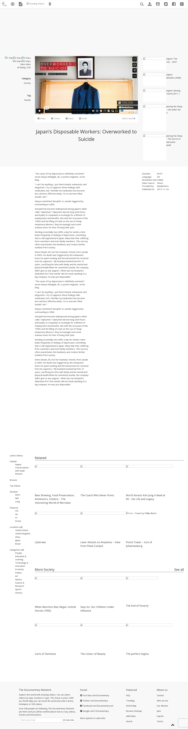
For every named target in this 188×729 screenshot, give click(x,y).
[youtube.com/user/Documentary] (158, 4)
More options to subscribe (92, 718)
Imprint (160, 716)
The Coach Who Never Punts (97, 495)
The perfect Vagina (137, 653)
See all (179, 569)
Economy (19, 569)
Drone (18, 521)
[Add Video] (150, 4)
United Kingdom (22, 533)
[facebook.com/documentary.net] (174, 4)
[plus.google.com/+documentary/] (182, 4)
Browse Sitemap (134, 711)
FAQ (128, 695)
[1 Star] (9, 57)
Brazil (17, 543)
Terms (160, 721)
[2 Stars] (17, 57)
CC (16, 517)
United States (21, 530)
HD (16, 510)
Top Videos (15, 485)
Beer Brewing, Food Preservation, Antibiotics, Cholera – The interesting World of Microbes (55, 499)
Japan (17, 540)
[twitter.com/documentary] (166, 4)
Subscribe (69, 720)
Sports (18, 589)
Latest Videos (16, 455)
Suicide (27, 100)
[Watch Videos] (13, 4)
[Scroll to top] (173, 725)
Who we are (162, 700)
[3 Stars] (26, 57)
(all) (21, 527)
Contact (160, 695)
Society (27, 83)
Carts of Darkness (45, 653)
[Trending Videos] (36, 3)
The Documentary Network (35, 689)
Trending (130, 700)
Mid (17, 498)
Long (17, 501)
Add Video (131, 716)
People (18, 553)
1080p (160, 179)
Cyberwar (40, 542)
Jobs (159, 711)
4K (16, 514)
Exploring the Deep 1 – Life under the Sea (173, 109)
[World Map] (50, 4)
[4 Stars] (17, 61)
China (17, 537)
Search (129, 721)
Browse (13, 480)
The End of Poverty (137, 605)
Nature (18, 579)
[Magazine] (21, 4)
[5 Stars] (26, 61)
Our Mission (162, 705)
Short (17, 494)
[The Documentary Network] (4, 3)
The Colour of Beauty (93, 653)
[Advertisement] (94, 31)
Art (16, 576)
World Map (131, 705)
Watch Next (128, 118)
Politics (18, 572)
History (18, 592)
